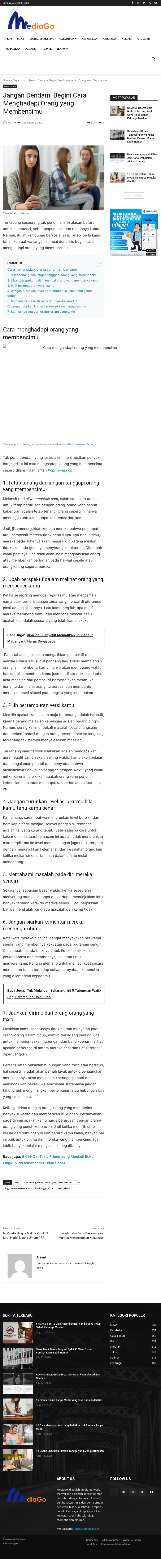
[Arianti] (5, 122)
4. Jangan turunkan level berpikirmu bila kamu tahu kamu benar (49, 293)
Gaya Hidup (19, 80)
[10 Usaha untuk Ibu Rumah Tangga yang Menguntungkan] (18, 1460)
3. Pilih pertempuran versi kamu (30, 286)
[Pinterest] (51, 135)
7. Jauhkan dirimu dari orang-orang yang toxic (41, 312)
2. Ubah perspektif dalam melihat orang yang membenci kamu (53, 280)
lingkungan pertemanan (18, 1188)
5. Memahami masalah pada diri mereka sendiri (42, 301)
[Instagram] (138, 3)
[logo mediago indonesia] (31, 21)
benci (17, 1182)
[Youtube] (155, 3)
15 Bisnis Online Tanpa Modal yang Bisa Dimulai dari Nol (141, 178)
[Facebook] (132, 3)
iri (78, 1182)
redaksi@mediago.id (86, 1529)
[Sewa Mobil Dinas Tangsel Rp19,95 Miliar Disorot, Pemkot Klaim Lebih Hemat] (117, 135)
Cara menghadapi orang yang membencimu (42, 269)
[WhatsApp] (61, 135)
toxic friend (63, 1188)
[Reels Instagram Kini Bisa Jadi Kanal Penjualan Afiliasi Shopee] (117, 158)
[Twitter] (149, 3)
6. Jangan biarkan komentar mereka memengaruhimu (46, 306)
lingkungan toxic (44, 1188)
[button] (153, 59)
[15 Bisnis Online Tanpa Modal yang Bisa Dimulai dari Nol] (117, 177)
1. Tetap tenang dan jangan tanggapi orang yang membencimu (53, 275)
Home (6, 80)
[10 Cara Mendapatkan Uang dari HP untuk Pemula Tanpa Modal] (18, 1434)
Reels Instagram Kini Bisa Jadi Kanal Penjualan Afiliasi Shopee (142, 158)
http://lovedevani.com (79, 444)
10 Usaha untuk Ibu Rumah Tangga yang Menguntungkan (70, 1451)
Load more (132, 195)
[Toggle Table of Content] (96, 263)
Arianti (16, 122)
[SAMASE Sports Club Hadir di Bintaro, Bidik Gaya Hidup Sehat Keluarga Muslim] (117, 111)
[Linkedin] (144, 3)
